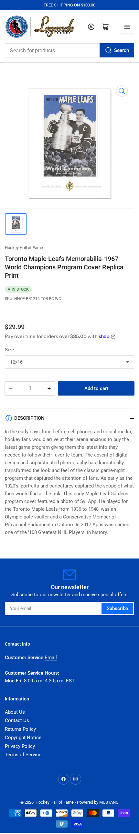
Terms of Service (23, 755)
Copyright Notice (23, 737)
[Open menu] (127, 27)
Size (9, 350)
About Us (15, 712)
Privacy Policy (20, 746)
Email (51, 657)
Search (121, 50)
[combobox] (69, 50)
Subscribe (117, 608)
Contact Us (17, 720)
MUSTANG (109, 802)
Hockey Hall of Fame (24, 247)
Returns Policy (20, 729)
